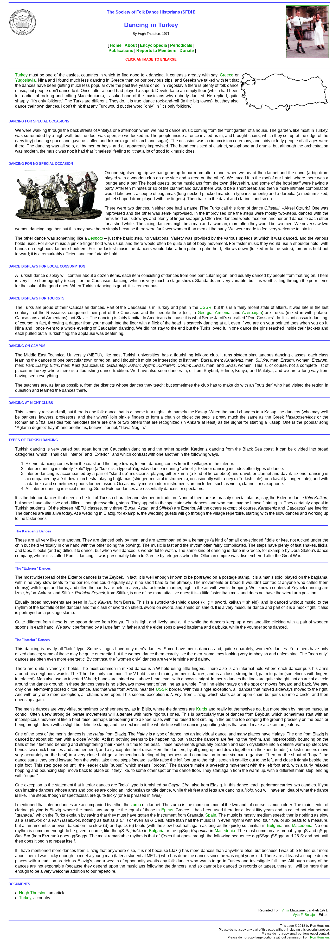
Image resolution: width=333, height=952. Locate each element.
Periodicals (181, 45)
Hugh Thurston (33, 893)
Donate (187, 50)
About (131, 45)
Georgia (205, 312)
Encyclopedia (153, 45)
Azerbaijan (252, 312)
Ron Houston (319, 937)
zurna (136, 805)
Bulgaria (275, 825)
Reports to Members (156, 50)
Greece (226, 75)
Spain (210, 815)
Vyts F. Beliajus (305, 915)
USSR (206, 307)
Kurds (201, 709)
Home (115, 45)
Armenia (222, 312)
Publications (120, 50)
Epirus (167, 810)
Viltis (285, 910)
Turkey (21, 75)
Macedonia (302, 825)
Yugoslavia (25, 80)
